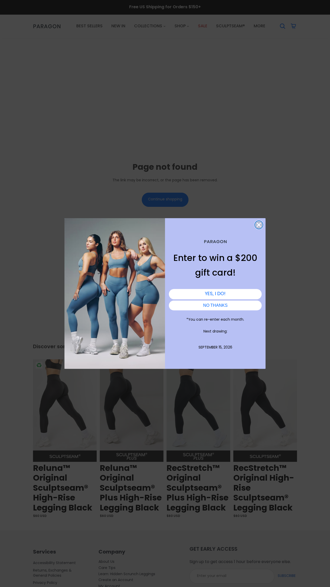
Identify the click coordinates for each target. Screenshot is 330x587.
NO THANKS (215, 305)
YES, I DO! (215, 294)
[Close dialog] (259, 225)
